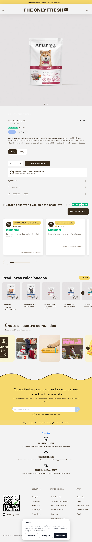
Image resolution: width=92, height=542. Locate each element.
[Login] (87, 10)
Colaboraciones (82, 510)
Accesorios (36, 505)
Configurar (46, 535)
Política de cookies (57, 510)
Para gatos (35, 501)
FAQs (79, 501)
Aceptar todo (60, 535)
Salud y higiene (37, 510)
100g (13, 152)
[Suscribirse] (77, 409)
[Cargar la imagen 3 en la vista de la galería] (47, 104)
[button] (90, 10)
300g (22, 152)
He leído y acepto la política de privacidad (48, 414)
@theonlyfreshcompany (22, 330)
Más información (39, 531)
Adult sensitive (30, 304)
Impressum (55, 514)
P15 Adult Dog (69, 304)
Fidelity (79, 514)
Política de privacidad (58, 505)
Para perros (36, 497)
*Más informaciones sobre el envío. (25, 173)
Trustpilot (46, 433)
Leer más (82, 143)
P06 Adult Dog (49, 304)
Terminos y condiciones (59, 501)
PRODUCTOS (36, 489)
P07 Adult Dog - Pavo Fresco (22, 114)
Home (9, 114)
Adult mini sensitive (8, 305)
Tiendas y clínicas (83, 505)
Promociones (36, 514)
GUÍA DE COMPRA (57, 489)
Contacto (80, 497)
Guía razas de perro (58, 518)
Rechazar (31, 535)
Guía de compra (56, 497)
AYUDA (78, 489)
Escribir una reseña (78, 211)
